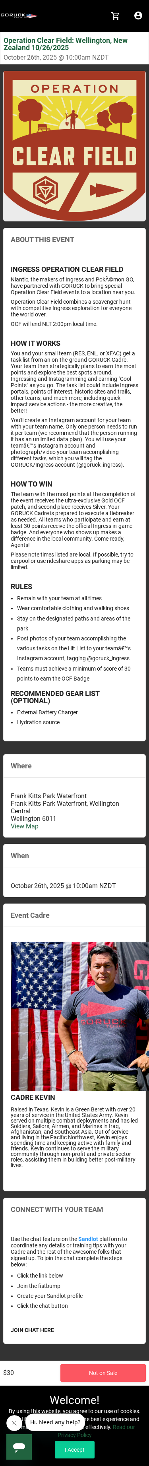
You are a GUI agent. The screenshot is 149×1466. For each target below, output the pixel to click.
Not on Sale (103, 1373)
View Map (25, 826)
